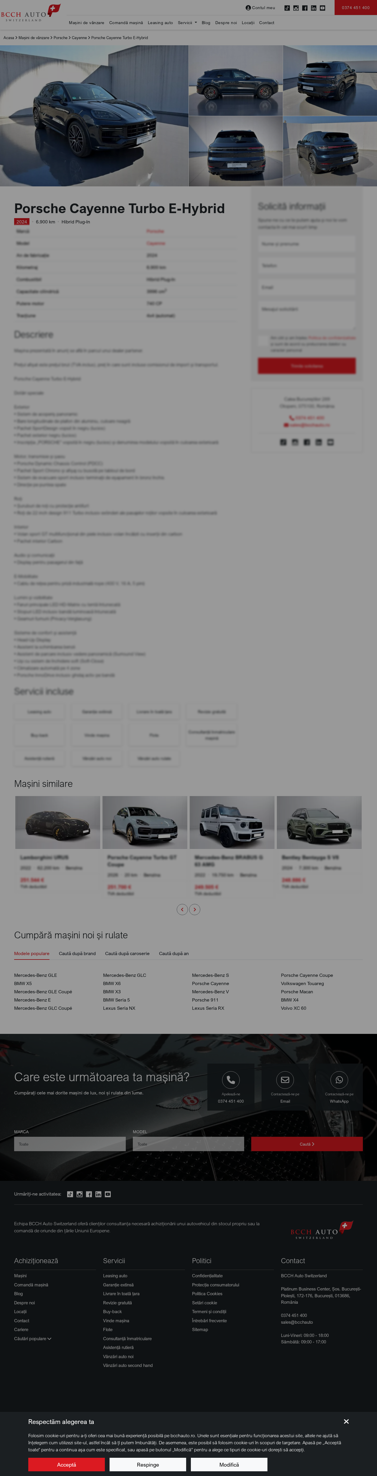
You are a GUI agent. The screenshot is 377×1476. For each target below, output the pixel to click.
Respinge (148, 1464)
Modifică (229, 1464)
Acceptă (66, 1464)
